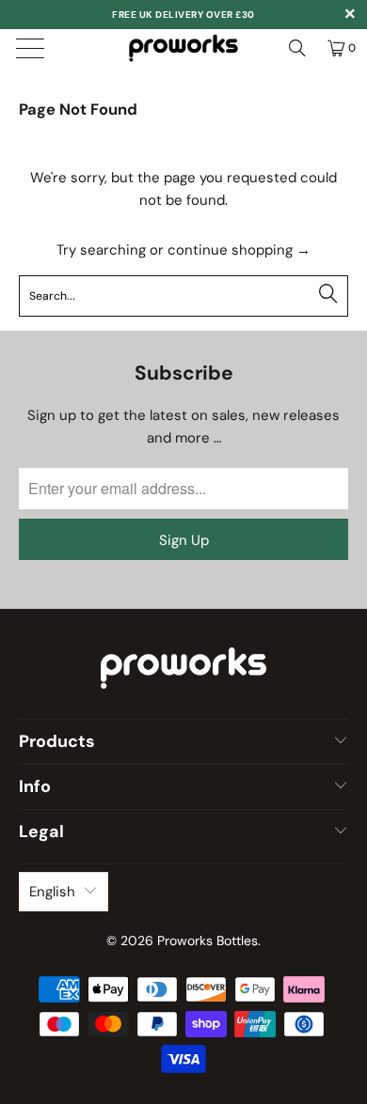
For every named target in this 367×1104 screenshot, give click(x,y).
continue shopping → (239, 250)
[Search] (297, 48)
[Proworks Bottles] (184, 48)
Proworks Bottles (207, 940)
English (52, 891)
